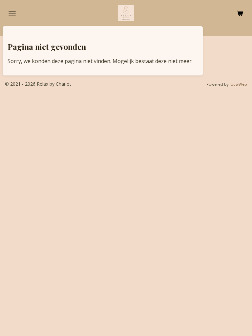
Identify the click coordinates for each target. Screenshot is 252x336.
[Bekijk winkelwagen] (240, 13)
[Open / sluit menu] (12, 13)
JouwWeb (238, 84)
